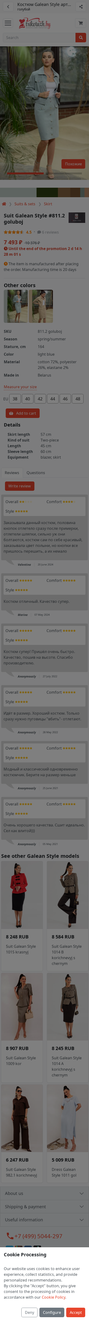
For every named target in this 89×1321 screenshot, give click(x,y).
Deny (29, 1312)
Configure (52, 1312)
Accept (76, 1312)
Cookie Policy (53, 1297)
